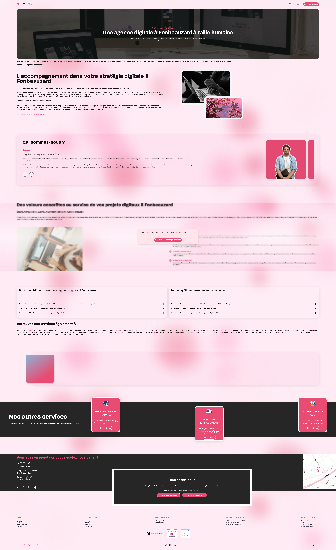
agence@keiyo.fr (24, 463)
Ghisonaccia (93, 330)
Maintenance (159, 522)
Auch (227, 330)
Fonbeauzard (252, 332)
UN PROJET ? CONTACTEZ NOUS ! (31, 114)
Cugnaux (39, 332)
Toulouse (125, 330)
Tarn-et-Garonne (75, 334)
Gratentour (284, 332)
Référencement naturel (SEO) (235, 521)
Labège (309, 330)
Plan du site (63, 545)
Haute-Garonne (46, 334)
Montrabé (150, 332)
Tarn (65, 334)
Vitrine (86, 522)
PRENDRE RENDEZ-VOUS (169, 495)
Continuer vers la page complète (168, 240)
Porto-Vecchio (61, 330)
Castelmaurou (138, 332)
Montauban (148, 330)
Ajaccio (20, 330)
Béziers (179, 330)
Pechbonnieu (228, 332)
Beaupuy (185, 332)
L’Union (111, 332)
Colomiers (235, 330)
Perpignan (188, 330)
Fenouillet (263, 332)
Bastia (27, 330)
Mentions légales (27, 545)
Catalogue (87, 524)
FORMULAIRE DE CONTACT (194, 495)
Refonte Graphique (307, 521)
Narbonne (171, 330)
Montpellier (205, 330)
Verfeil (35, 334)
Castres (138, 330)
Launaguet (194, 332)
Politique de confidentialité (44, 545)
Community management (234, 524)
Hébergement (159, 521)
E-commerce (88, 526)
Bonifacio (82, 330)
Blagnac (244, 330)
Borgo (117, 330)
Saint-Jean (126, 332)
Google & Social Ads (232, 522)
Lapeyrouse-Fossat (298, 332)
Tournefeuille (254, 330)
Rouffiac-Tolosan (172, 332)
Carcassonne (159, 330)
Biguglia (102, 330)
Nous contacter (311, 4)
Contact (19, 526)
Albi (131, 330)
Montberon (240, 332)
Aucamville (204, 332)
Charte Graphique (307, 526)
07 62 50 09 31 (23, 467)
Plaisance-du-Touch (63, 332)
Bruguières (273, 332)
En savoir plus (105, 428)
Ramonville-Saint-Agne (294, 330)
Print (302, 522)
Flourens (27, 334)
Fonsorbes (48, 332)
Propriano (73, 330)
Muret (264, 330)
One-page (87, 521)
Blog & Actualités (22, 525)
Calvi (39, 330)
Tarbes (221, 330)
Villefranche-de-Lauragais (95, 332)
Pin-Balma (159, 332)
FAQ (18, 545)
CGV (56, 545)
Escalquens (78, 332)
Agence (19, 521)
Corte (33, 330)
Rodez (214, 330)
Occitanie (58, 334)
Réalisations (21, 523)
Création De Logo (306, 524)
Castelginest (216, 332)
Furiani (110, 330)
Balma (117, 332)
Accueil (19, 65)
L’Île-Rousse (48, 330)
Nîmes (196, 330)
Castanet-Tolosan (276, 330)
